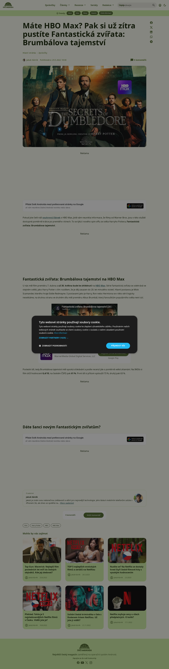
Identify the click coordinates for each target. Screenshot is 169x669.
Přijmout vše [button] (118, 345)
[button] (84, 338)
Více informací (60, 333)
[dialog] (84, 334)
